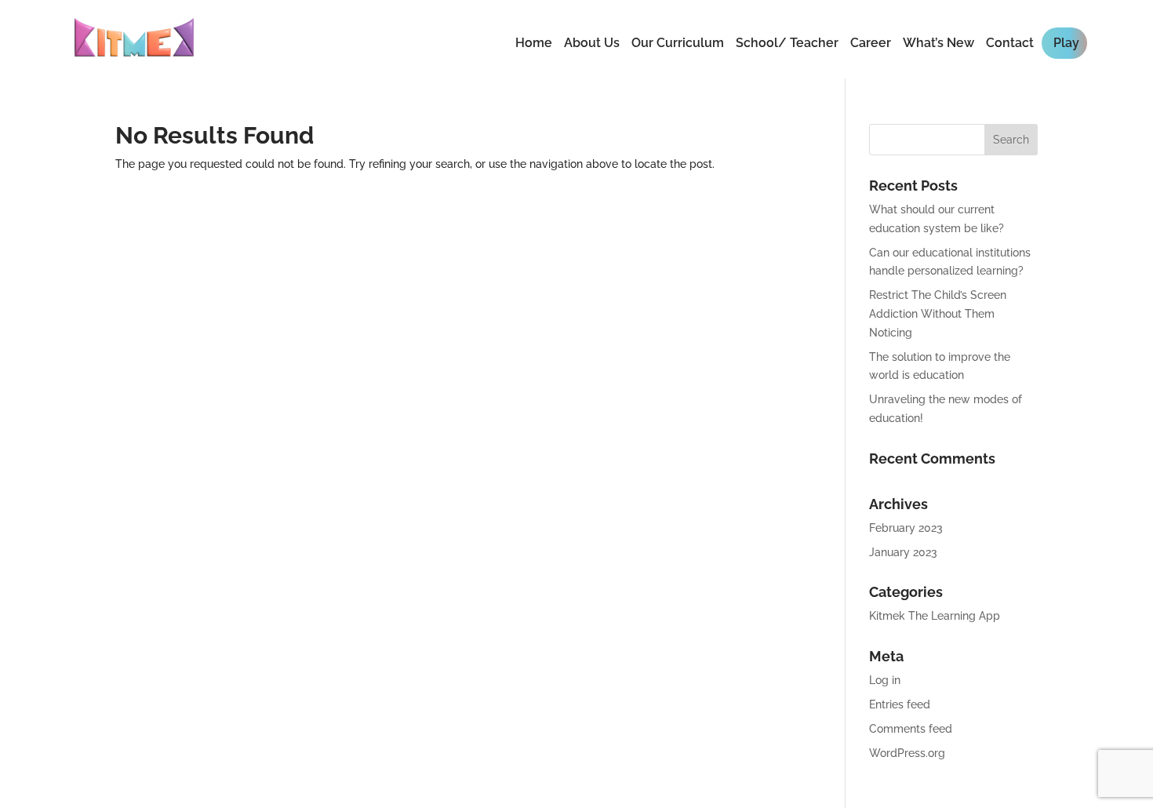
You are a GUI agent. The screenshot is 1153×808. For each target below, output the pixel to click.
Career (870, 42)
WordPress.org (907, 753)
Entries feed (899, 704)
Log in (884, 680)
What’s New (938, 42)
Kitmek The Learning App (934, 616)
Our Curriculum (677, 42)
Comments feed (910, 728)
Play (1066, 42)
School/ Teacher (787, 42)
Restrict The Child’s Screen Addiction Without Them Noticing (937, 314)
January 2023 (903, 552)
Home (533, 42)
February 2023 (906, 528)
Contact (1010, 42)
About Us (592, 42)
